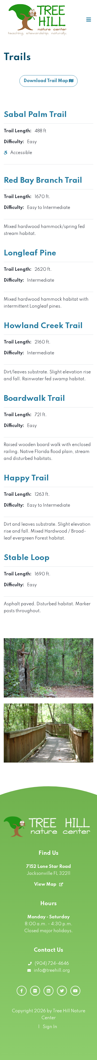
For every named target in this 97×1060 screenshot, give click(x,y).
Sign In (50, 1027)
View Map (45, 884)
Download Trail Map (46, 81)
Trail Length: (18, 131)
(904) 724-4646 (51, 963)
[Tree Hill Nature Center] (37, 20)
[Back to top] (87, 1050)
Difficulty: (14, 142)
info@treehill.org (51, 970)
